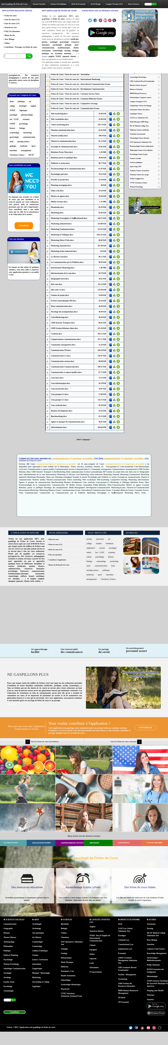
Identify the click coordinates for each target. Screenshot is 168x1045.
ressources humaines (34, 569)
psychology (23, 124)
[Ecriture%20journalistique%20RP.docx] (48, 301)
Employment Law (125, 949)
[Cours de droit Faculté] (132, 546)
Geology (64, 953)
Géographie (8, 928)
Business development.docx (61, 411)
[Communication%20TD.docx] (48, 350)
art (52, 54)
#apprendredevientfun (73, 843)
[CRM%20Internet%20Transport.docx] (48, 323)
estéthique (40, 576)
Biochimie (65, 924)
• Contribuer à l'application (57, 560)
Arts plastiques (38, 933)
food (11, 142)
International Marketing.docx (63, 268)
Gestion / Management (127, 975)
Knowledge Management (157, 953)
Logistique (36, 986)
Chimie (64, 933)
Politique (7, 951)
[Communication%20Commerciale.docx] (48, 367)
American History (97, 931)
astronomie (46, 51)
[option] (84, 788)
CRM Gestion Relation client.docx (64, 328)
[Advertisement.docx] (48, 427)
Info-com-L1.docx (58, 290)
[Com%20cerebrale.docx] (48, 405)
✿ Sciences (66, 920)
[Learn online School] (140, 33)
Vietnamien (94, 967)
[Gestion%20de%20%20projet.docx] (48, 295)
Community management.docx (63, 345)
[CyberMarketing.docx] (48, 317)
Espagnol (93, 950)
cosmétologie (58, 51)
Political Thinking (11, 955)
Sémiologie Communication (14, 969)
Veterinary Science (17, 155)
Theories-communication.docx (63, 130)
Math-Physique (67, 962)
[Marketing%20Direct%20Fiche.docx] (48, 240)
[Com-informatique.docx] (48, 383)
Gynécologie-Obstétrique (71, 985)
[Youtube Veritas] (105, 20)
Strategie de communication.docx (64, 147)
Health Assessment (68, 976)
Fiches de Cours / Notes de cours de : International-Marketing (75, 79)
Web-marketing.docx (59, 114)
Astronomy (151, 924)
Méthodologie (152, 976)
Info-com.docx (56, 284)
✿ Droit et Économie (129, 920)
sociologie (53, 42)
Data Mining (152, 940)
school (88, 557)
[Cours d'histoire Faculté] (150, 546)
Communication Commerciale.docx (65, 367)
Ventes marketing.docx (60, 125)
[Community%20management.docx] (48, 345)
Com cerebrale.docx (59, 405)
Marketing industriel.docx (61, 224)
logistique (23, 110)
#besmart (94, 843)
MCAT (31, 155)
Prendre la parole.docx (60, 180)
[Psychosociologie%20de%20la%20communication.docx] (48, 169)
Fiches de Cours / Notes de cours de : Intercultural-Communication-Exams (80, 84)
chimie (76, 48)
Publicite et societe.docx (60, 163)
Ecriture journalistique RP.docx (63, 301)
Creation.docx (56, 334)
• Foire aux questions (55, 555)
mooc (88, 566)
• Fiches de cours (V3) (55, 550)
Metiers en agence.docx (60, 196)
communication (48, 48)
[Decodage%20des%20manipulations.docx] (48, 312)
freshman (109, 544)
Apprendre (11, 704)
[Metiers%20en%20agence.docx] (48, 196)
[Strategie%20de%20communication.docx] (48, 147)
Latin (92, 963)
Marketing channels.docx (61, 246)
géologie (68, 45)
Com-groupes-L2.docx (60, 394)
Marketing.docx (57, 213)
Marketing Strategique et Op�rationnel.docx (69, 218)
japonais (65, 56)
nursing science (23, 142)
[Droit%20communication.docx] (48, 306)
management (26, 150)
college (12, 106)
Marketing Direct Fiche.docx (62, 240)
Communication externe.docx (62, 361)
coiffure (23, 576)
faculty (89, 539)
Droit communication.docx (61, 306)
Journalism (36, 964)
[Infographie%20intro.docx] (48, 279)
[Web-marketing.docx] (48, 114)
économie (58, 54)
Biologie (64, 928)
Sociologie (7, 973)
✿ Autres (151, 920)
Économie (122, 953)
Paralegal (122, 936)
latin (32, 581)
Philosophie (8, 946)
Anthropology (9, 942)
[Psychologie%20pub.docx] (48, 174)
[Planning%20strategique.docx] (48, 185)
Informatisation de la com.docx (63, 273)
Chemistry (65, 937)
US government (96, 972)
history (12, 128)
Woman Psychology (11, 964)
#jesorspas (123, 843)
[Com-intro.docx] (48, 378)
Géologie (64, 949)
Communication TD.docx (61, 350)
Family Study (9, 982)
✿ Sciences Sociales (14, 920)
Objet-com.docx (57, 191)
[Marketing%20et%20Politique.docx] (48, 235)
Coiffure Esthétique (40, 951)
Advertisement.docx (59, 427)
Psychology (8, 986)
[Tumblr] (114, 20)
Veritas (11, 539)
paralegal (13, 115)
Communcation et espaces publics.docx (66, 372)
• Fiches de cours (53, 539)
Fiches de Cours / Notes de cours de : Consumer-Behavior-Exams (76, 99)
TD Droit (121, 998)
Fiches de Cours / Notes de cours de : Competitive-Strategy (74, 104)
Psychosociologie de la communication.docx (68, 169)
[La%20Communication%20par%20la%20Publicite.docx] (48, 262)
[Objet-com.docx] (48, 191)
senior (88, 552)
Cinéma (35, 955)
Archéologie (36, 924)
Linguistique (37, 969)
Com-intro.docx (57, 378)
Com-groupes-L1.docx (60, 400)
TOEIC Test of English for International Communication (100, 938)
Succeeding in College (40, 982)
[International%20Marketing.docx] (48, 268)
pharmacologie (27, 115)
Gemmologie (9, 991)
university (100, 539)
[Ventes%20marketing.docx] (48, 125)
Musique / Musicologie (41, 973)
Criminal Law (123, 940)
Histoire (7, 933)
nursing (67, 51)
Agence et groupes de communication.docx (68, 422)
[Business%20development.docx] (48, 411)
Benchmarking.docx (59, 416)
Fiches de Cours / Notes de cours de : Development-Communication (77, 89)
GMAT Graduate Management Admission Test (127, 960)
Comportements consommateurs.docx (66, 339)
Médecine (64, 967)
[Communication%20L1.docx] (48, 356)
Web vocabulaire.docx (59, 119)
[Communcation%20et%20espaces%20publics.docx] (48, 372)
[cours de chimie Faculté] (150, 565)
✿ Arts (35, 920)
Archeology (36, 928)
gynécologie (64, 42)
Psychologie (8, 960)
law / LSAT (14, 119)
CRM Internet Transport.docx (63, 323)
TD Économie (123, 1002)
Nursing (150, 928)
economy (26, 119)
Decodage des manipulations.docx (64, 312)
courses (102, 548)
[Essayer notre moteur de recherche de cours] (18, 56)
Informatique (66, 958)
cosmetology (14, 133)
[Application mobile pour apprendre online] (102, 32)
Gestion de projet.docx (60, 295)
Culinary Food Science (156, 949)
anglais (51, 56)
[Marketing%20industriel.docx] (48, 224)
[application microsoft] (156, 1013)
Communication (10, 924)
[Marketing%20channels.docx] (48, 246)
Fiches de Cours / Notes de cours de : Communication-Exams (75, 108)
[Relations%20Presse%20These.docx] (48, 152)
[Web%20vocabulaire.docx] (48, 119)
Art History (36, 937)
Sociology (7, 977)
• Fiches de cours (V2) (55, 544)
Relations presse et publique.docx (64, 158)
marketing (27, 133)
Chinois (93, 945)
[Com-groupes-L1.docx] (48, 400)
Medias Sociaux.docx (59, 202)
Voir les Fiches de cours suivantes (123, 742)
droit (12, 101)
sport (77, 45)
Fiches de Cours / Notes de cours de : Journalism (70, 74)
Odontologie (66, 980)
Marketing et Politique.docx (62, 235)
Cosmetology (37, 946)
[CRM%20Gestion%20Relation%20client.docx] (48, 328)
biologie (75, 51)
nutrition (67, 54)
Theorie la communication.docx (63, 141)
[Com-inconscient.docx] (48, 389)
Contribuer (24, 225)
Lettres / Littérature (40, 960)
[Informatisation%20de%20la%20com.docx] (48, 273)
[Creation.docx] (48, 334)
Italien (92, 954)
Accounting (122, 979)
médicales (75, 39)
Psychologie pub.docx (59, 174)
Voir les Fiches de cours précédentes (44, 742)
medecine (23, 146)
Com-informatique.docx (60, 383)
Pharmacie (65, 989)
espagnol (11, 581)
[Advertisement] (27, 610)
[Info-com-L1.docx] (48, 290)
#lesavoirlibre (154, 843)
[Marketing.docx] (48, 213)
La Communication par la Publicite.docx (67, 262)
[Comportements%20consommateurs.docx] (48, 339)
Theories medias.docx (59, 136)
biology (22, 128)
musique (16, 579)
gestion (44, 42)
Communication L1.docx (61, 356)
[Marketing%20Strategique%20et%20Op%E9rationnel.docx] (48, 218)
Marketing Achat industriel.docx (64, 251)
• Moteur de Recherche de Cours (58, 565)
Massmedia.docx (57, 207)
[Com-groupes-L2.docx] (48, 394)
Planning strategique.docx (61, 185)
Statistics (150, 999)
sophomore (90, 548)
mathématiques (64, 48)
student (99, 544)
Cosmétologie (37, 942)
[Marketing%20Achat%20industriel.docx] (48, 251)
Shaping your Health (155, 991)
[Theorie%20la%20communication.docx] (48, 141)
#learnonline (11, 843)
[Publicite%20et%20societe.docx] (48, 163)
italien (37, 581)
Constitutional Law (125, 944)
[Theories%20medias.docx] (48, 136)
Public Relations (153, 965)
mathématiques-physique (18, 574)
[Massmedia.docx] (48, 207)
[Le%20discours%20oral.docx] (48, 257)
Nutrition (150, 944)
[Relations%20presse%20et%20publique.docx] (48, 158)
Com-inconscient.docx (59, 389)
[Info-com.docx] (48, 284)
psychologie (57, 45)
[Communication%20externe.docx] (48, 361)
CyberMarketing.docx (59, 317)
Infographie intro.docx (60, 279)
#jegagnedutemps (41, 843)
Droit (120, 924)
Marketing (36, 977)
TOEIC (58, 56)
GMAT (12, 124)
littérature (24, 571)
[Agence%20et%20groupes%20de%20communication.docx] (48, 422)
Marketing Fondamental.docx (63, 229)
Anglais (92, 927)
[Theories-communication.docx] (48, 130)
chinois (73, 56)
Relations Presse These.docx (62, 152)
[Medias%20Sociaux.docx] (48, 202)
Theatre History (10, 937)
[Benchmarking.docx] (48, 416)
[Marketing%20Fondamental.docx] (48, 229)
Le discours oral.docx (59, 257)
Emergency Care (67, 971)
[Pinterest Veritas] (110, 20)
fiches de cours (59, 19)
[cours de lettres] (132, 565)
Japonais (93, 959)
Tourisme (150, 995)
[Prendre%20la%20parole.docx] (48, 180)
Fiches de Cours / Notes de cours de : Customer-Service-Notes (75, 94)
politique (45, 54)
